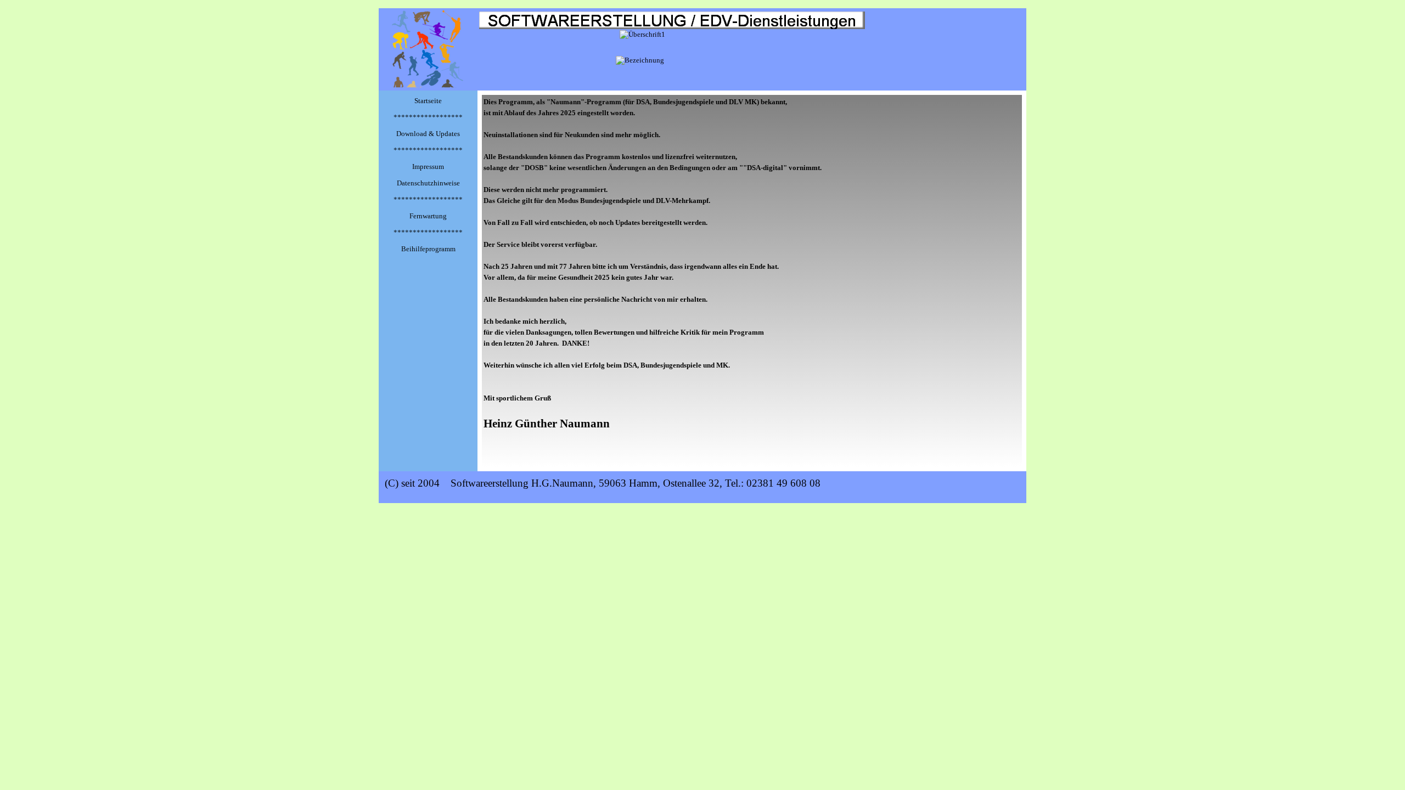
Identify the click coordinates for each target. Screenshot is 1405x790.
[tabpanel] (752, 281)
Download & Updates (428, 133)
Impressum (428, 166)
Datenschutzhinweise (428, 183)
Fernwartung (428, 216)
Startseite (428, 101)
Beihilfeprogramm (428, 249)
